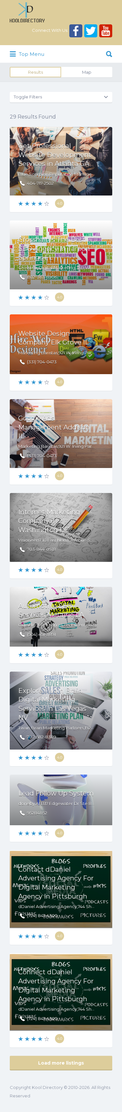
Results (35, 72)
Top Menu (31, 54)
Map (86, 72)
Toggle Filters (28, 96)
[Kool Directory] (27, 12)
